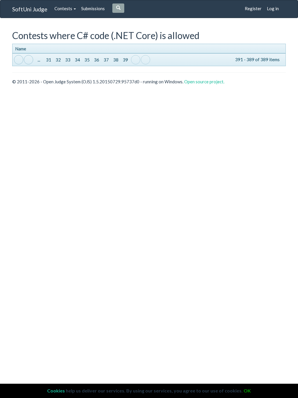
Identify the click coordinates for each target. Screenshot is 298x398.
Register (253, 8)
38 (115, 59)
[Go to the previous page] (28, 59)
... (39, 59)
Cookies (56, 390)
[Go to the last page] (145, 59)
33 (67, 59)
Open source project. (204, 81)
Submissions (93, 8)
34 (77, 59)
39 (125, 59)
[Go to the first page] (18, 59)
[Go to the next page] (135, 59)
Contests (63, 8)
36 (96, 59)
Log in (273, 8)
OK (247, 390)
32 (58, 59)
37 (106, 59)
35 (87, 59)
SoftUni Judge (29, 9)
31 (48, 59)
